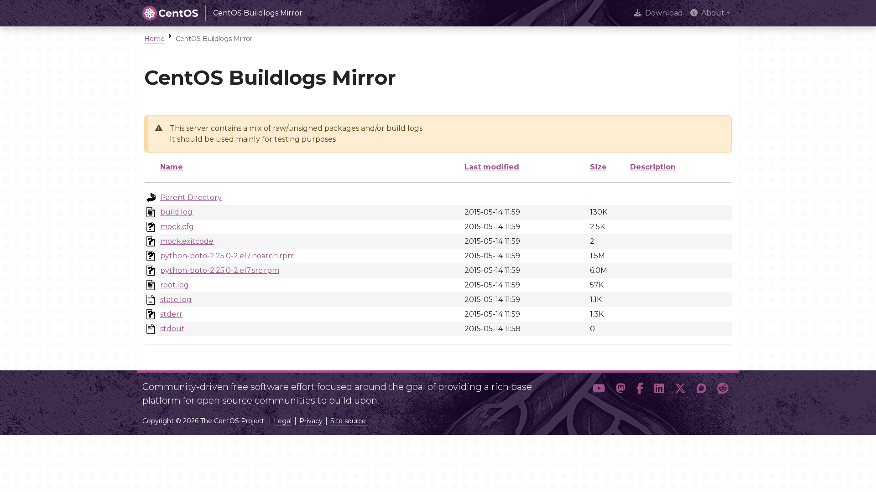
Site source (348, 421)
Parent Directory (191, 197)
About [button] (713, 13)
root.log (174, 285)
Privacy (311, 421)
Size (598, 167)
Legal (283, 421)
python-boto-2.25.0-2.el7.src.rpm (219, 270)
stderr (171, 314)
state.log (176, 299)
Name (171, 167)
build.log (176, 212)
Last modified (491, 167)
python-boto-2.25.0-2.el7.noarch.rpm (227, 255)
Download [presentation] (664, 13)
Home (154, 39)
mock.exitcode (187, 241)
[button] (598, 390)
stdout (172, 328)
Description (653, 167)
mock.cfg (177, 226)
